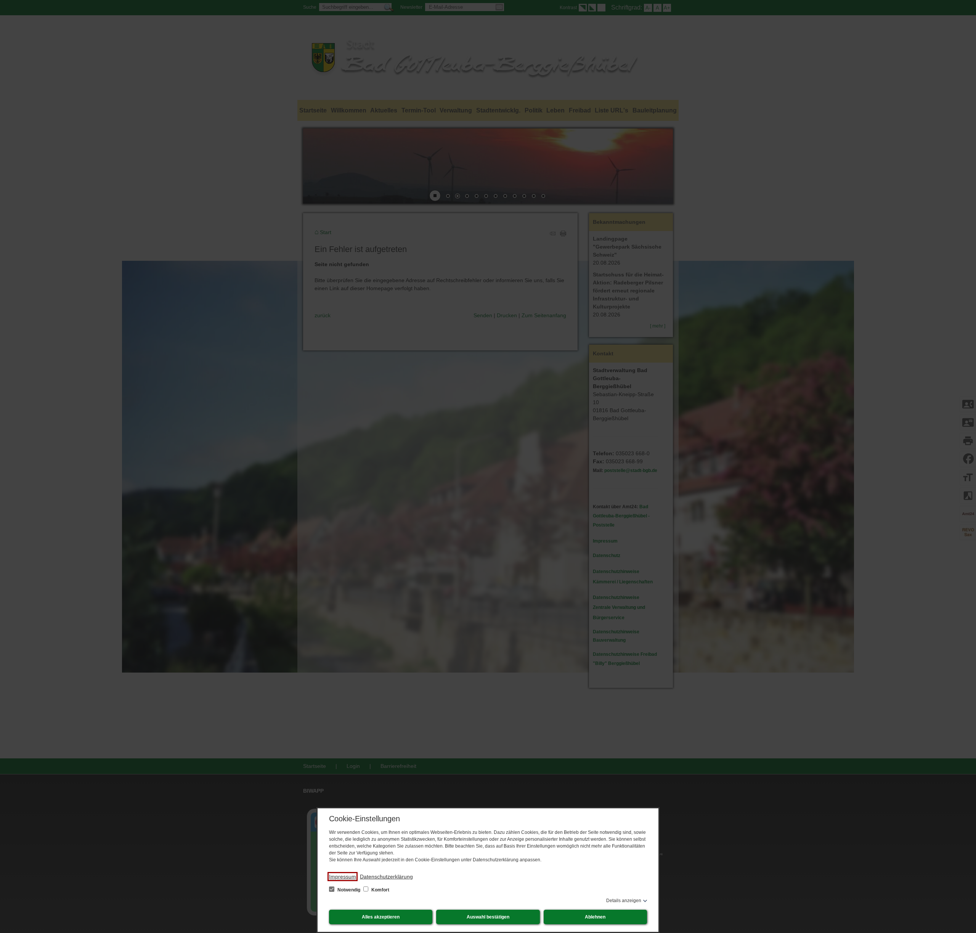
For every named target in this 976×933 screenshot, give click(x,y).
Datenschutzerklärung (386, 877)
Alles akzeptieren (381, 917)
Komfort (379, 890)
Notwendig (348, 890)
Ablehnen (595, 917)
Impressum (342, 877)
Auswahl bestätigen (488, 917)
